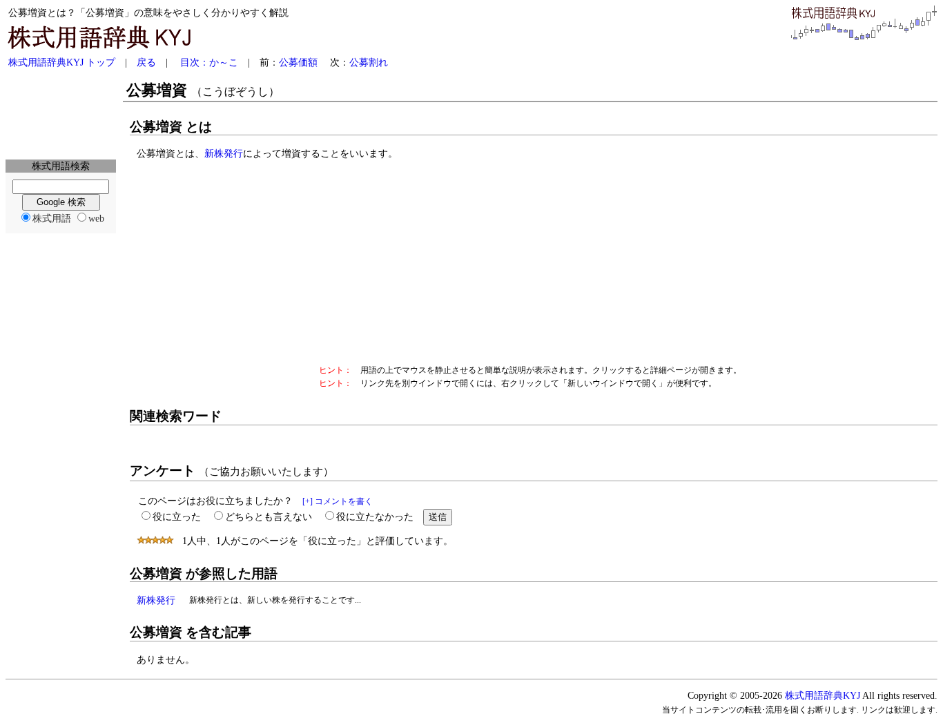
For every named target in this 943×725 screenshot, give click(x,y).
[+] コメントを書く (337, 501)
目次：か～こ (209, 62)
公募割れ (368, 62)
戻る (146, 62)
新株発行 (223, 153)
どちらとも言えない (268, 516)
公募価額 (298, 62)
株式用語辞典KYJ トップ (61, 62)
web (96, 218)
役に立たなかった (375, 516)
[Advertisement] (61, 115)
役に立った (177, 516)
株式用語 (51, 218)
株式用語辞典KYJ (822, 695)
